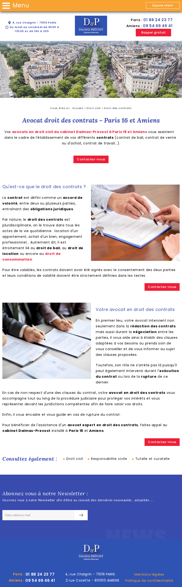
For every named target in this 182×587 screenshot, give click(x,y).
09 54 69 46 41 (158, 26)
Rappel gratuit (153, 32)
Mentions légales (149, 574)
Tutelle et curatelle (152, 458)
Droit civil (93, 108)
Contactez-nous (91, 159)
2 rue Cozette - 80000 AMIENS (92, 580)
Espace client (162, 5)
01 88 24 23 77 (158, 20)
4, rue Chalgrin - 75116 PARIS (32, 23)
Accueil (77, 108)
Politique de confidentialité (149, 580)
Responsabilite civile (109, 458)
